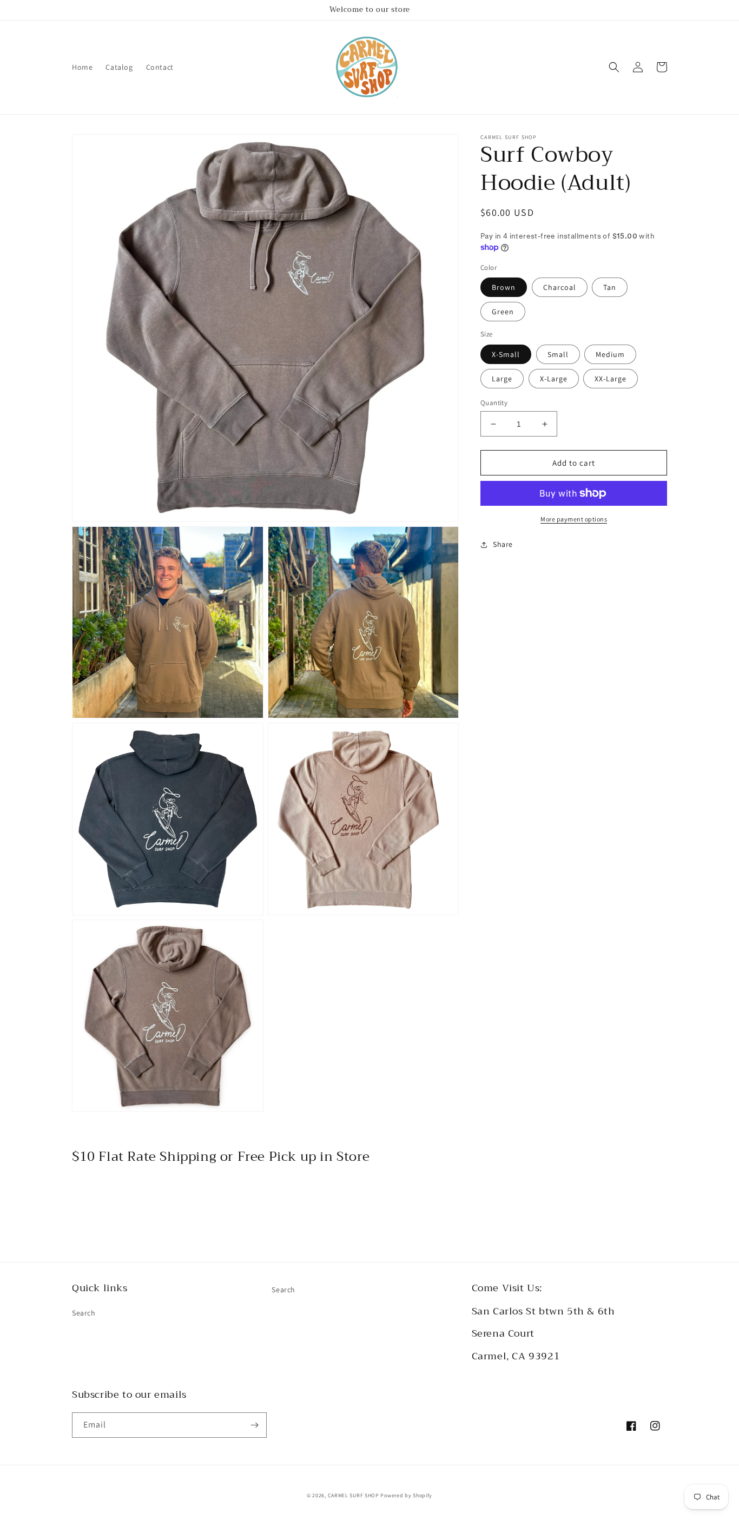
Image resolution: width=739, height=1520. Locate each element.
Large (502, 379)
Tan (609, 287)
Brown (504, 287)
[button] (614, 67)
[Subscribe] (254, 1425)
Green (503, 311)
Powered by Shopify (406, 1495)
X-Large (554, 379)
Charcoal (559, 287)
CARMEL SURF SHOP (353, 1495)
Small (558, 354)
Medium (610, 354)
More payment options (573, 519)
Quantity (493, 402)
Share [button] (503, 544)
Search (84, 1313)
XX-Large (610, 379)
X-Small (506, 354)
